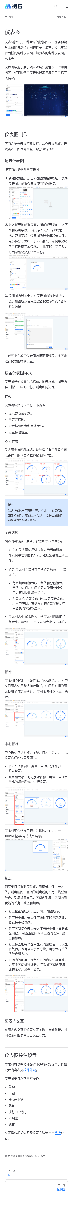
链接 (58, 1133)
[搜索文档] (56, 6)
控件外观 (29, 1070)
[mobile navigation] (66, 6)
